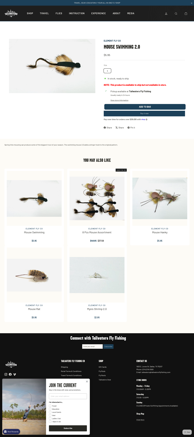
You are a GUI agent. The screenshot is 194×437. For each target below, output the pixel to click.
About (117, 13)
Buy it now (144, 113)
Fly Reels (102, 375)
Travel (44, 13)
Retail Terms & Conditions (71, 371)
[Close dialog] (87, 381)
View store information (119, 100)
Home (11, 31)
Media (130, 13)
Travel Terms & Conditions (71, 375)
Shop (30, 13)
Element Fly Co (112, 40)
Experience (98, 13)
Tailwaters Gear (105, 380)
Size (105, 65)
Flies (59, 13)
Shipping (64, 367)
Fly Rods (102, 371)
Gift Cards (103, 367)
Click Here (140, 420)
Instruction (77, 13)
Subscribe (68, 428)
